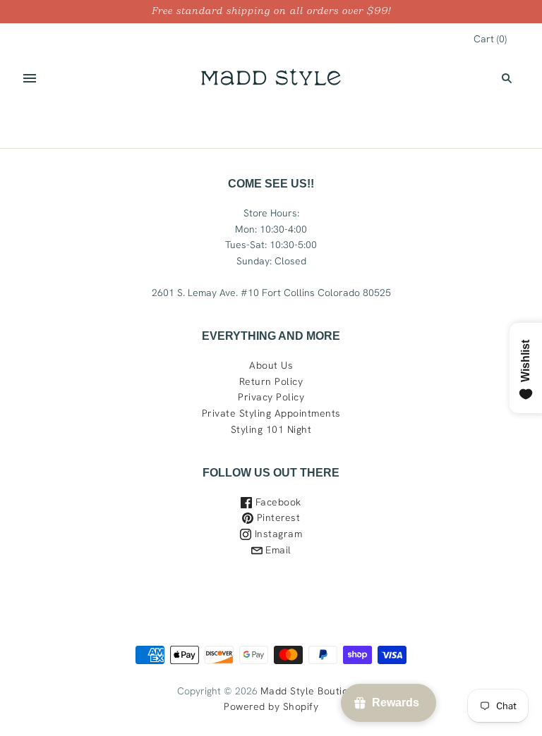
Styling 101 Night (271, 429)
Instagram (276, 533)
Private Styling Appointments (271, 413)
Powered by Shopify (271, 706)
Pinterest (276, 517)
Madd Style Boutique (310, 691)
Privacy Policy (271, 397)
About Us (271, 365)
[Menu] (29, 78)
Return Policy (271, 381)
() (490, 38)
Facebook (276, 502)
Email (277, 550)
